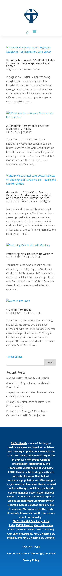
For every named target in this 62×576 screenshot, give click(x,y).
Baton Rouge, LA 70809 (41, 553)
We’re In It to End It (18, 309)
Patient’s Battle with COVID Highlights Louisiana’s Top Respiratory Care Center (30, 63)
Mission (27, 132)
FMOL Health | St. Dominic (38, 537)
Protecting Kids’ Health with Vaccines (30, 254)
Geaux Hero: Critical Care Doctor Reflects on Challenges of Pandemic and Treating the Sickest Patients (29, 195)
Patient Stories (32, 69)
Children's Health (32, 257)
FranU (36, 513)
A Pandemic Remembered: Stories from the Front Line (27, 127)
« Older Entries (14, 356)
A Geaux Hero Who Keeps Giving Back (27, 377)
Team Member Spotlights (36, 201)
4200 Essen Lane (17, 553)
